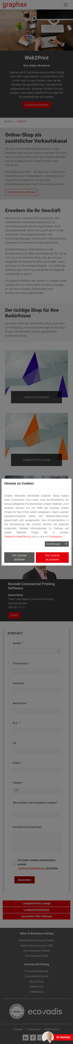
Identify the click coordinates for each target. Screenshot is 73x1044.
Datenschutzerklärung (17, 536)
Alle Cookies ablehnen (19, 557)
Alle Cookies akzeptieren (52, 557)
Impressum (55, 536)
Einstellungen (53, 544)
